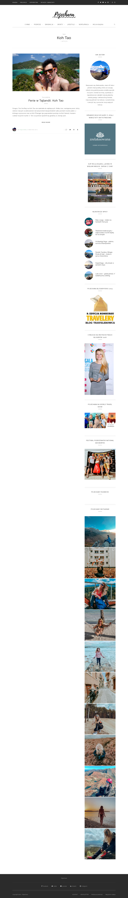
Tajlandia (46, 97)
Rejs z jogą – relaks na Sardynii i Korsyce (103, 221)
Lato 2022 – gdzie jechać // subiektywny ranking (105, 275)
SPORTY (60, 24)
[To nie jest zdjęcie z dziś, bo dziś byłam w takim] (100, 719)
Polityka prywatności (97, 894)
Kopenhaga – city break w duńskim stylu (104, 264)
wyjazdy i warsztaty (48, 2)
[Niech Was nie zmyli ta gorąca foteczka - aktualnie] (100, 625)
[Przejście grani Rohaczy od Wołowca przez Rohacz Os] (100, 781)
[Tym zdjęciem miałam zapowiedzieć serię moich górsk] (100, 594)
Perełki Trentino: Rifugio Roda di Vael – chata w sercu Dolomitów (103, 254)
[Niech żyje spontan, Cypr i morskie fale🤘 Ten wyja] (100, 656)
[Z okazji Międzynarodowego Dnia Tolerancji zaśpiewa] (100, 812)
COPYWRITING (34, 2)
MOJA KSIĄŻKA (98, 24)
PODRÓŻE (37, 24)
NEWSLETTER (84, 894)
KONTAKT (75, 894)
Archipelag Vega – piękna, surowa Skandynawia (104, 242)
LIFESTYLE (71, 24)
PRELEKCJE (23, 2)
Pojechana (64, 878)
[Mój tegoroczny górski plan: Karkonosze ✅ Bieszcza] (100, 843)
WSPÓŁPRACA (84, 24)
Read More (46, 122)
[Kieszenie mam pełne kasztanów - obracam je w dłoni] (100, 562)
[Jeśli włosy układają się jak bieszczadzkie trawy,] (100, 750)
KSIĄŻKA (14, 2)
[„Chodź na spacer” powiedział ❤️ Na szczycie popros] (100, 531)
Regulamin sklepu (111, 894)
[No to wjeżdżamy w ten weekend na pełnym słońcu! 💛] (100, 687)
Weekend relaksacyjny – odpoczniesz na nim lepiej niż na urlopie (104, 232)
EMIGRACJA (49, 24)
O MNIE (27, 24)
